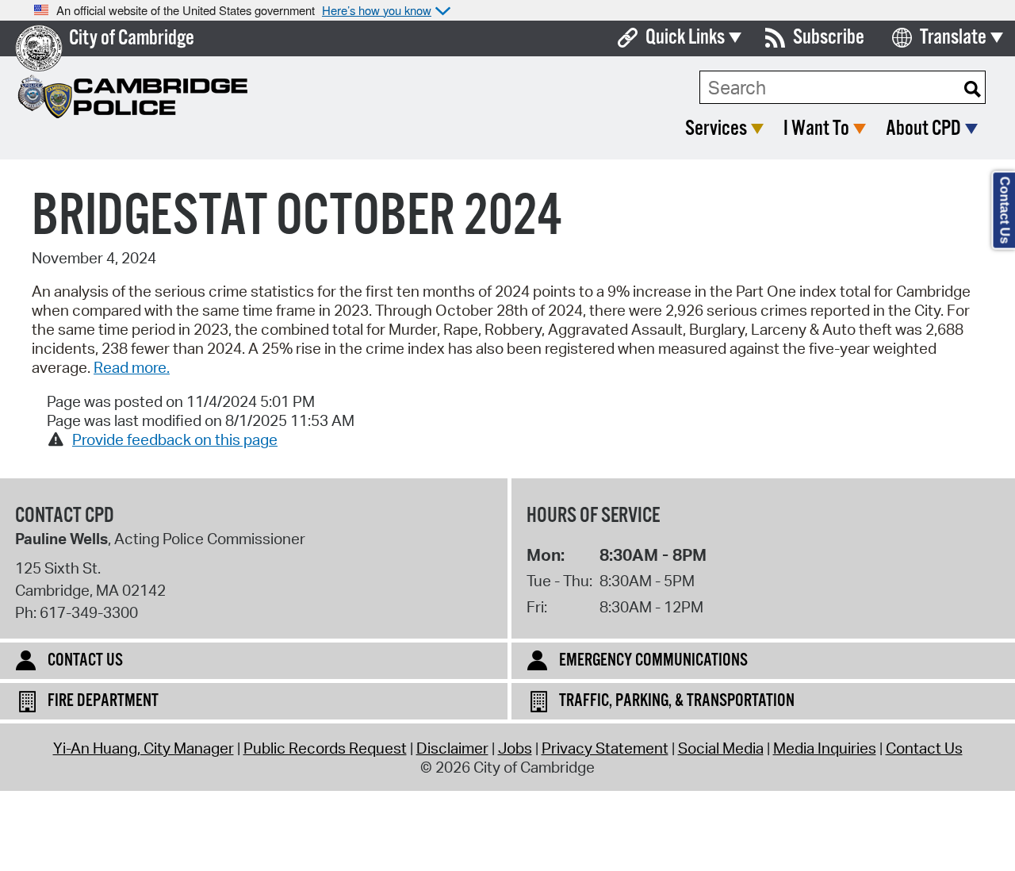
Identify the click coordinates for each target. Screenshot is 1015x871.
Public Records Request (325, 748)
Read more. (132, 367)
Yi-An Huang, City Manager (143, 748)
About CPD (923, 129)
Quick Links (685, 38)
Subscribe (828, 38)
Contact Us (924, 748)
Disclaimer (452, 748)
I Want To (816, 129)
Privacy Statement (605, 748)
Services (716, 129)
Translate (953, 38)
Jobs (515, 748)
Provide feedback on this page (175, 439)
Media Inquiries (824, 748)
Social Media (721, 748)
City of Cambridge (131, 38)
